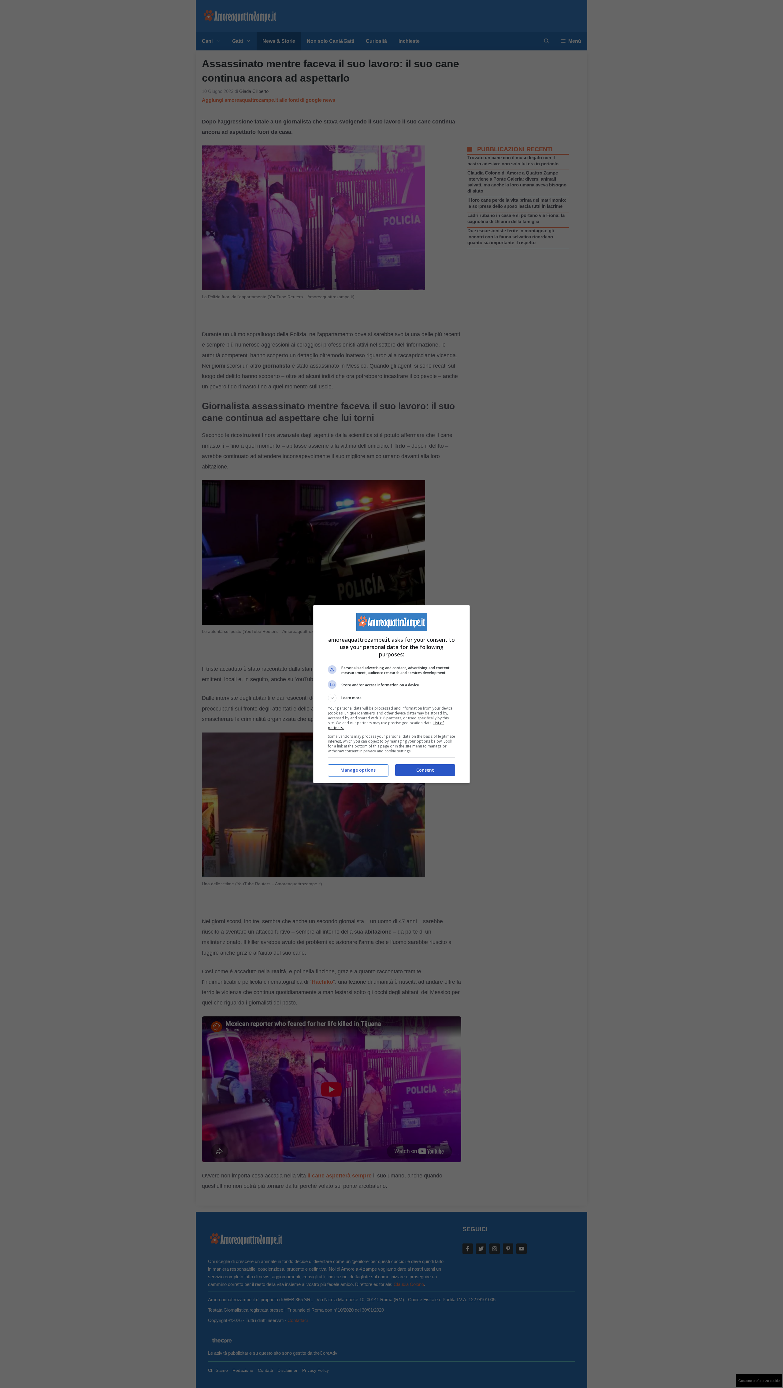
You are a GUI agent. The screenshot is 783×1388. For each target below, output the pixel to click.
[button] (391, 698)
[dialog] (391, 694)
